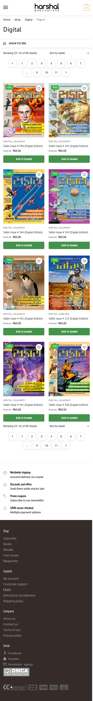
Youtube (12, 658)
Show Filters (17, 43)
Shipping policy (13, 601)
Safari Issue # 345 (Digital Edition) (68, 146)
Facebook (13, 652)
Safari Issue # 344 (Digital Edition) (23, 232)
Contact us (10, 624)
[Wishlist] (39, 88)
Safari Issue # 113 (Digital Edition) (68, 318)
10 (46, 72)
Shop (17, 19)
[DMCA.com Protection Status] (46, 672)
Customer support (15, 584)
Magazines (10, 561)
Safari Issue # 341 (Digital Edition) (23, 405)
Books (7, 544)
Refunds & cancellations (19, 595)
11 (56, 72)
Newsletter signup (19, 664)
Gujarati (19, 141)
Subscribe (9, 538)
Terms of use (11, 630)
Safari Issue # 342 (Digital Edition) (23, 318)
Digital (28, 19)
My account (11, 578)
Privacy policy (12, 635)
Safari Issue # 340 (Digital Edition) (68, 405)
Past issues (11, 555)
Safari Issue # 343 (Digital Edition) (68, 232)
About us (9, 618)
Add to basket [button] (24, 159)
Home (6, 19)
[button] (86, 8)
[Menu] (9, 7)
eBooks (8, 549)
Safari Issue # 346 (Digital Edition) (23, 146)
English (64, 314)
